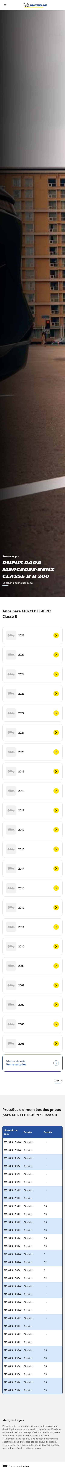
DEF (57, 1080)
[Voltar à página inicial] (35, 5)
